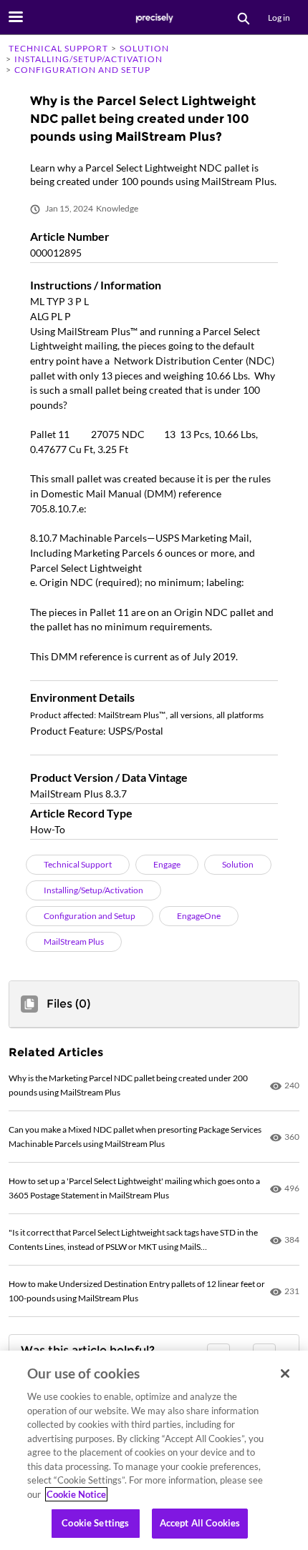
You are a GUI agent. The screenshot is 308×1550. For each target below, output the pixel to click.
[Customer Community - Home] (154, 17)
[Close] (285, 1373)
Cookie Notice (76, 1494)
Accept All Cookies (200, 1523)
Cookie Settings (95, 1523)
